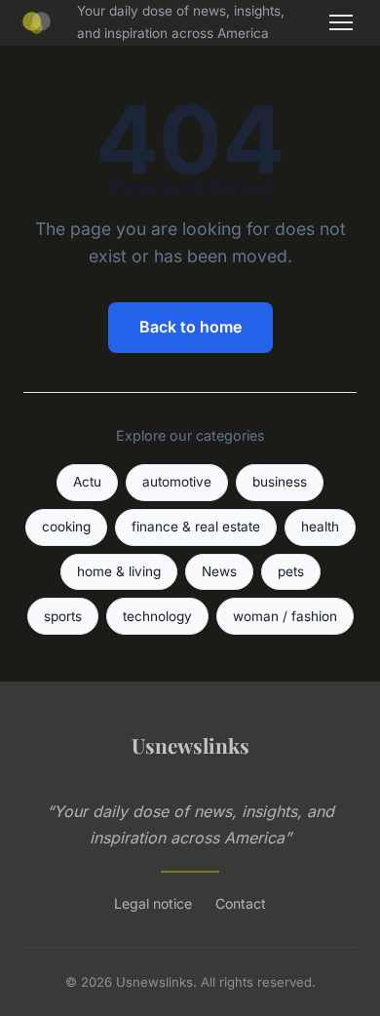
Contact (240, 903)
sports (63, 616)
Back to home (190, 326)
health (320, 526)
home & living (119, 571)
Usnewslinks (190, 745)
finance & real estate (196, 526)
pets (291, 571)
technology (157, 616)
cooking (66, 526)
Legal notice (153, 903)
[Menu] (341, 22)
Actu (87, 481)
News (219, 571)
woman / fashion (285, 616)
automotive (176, 481)
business (279, 481)
